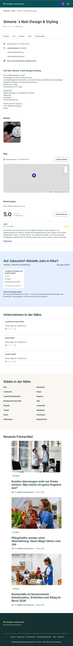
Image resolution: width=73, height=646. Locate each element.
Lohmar (6, 410)
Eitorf (13, 11)
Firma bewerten (61, 214)
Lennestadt (40, 405)
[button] (63, 3)
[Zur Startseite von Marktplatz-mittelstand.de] (13, 4)
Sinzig (5, 415)
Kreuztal (6, 405)
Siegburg (39, 396)
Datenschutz (21, 637)
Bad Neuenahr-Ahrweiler (12, 401)
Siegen (38, 392)
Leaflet (50, 192)
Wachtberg (40, 410)
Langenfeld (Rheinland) (11, 396)
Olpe (38, 401)
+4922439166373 (13, 48)
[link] (13, 278)
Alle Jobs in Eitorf (63, 265)
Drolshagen (40, 415)
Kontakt (13, 637)
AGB (54, 637)
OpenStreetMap (58, 192)
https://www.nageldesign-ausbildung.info (21, 61)
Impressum (60, 637)
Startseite (6, 11)
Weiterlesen (7, 241)
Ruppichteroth (41, 419)
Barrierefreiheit (30, 637)
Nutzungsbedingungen (44, 637)
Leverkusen (7, 392)
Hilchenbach (8, 419)
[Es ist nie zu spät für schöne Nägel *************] (19, 132)
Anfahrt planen (61, 159)
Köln (5, 387)
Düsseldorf (40, 387)
